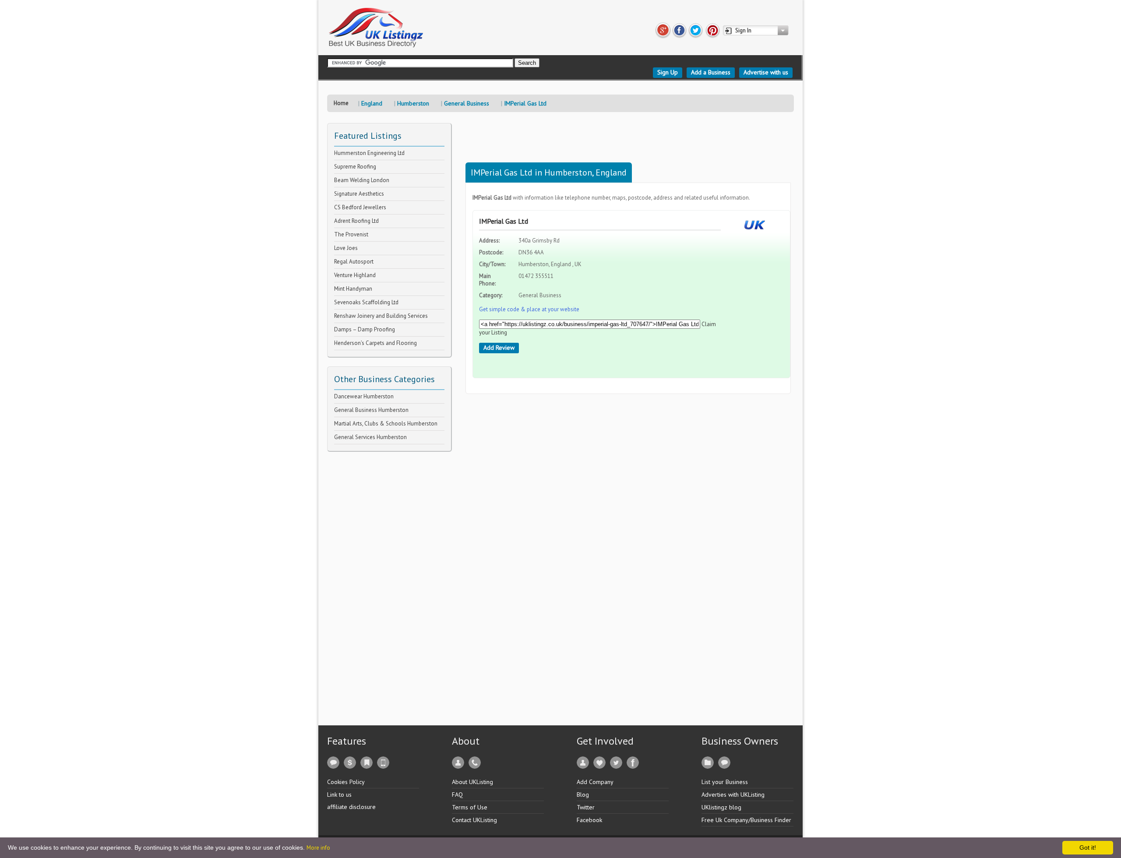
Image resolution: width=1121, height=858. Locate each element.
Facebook (589, 820)
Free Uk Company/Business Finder (746, 820)
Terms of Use (469, 807)
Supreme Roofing (355, 166)
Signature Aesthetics (359, 193)
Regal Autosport (354, 261)
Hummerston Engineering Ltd (369, 153)
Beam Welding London (361, 180)
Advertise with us (766, 72)
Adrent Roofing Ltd (356, 221)
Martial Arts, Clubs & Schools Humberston (385, 423)
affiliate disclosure (351, 807)
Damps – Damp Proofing (364, 329)
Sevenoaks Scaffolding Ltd (366, 302)
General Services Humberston (370, 437)
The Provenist (351, 234)
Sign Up (667, 72)
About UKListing (472, 782)
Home (341, 103)
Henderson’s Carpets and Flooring (375, 343)
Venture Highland (355, 275)
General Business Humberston (371, 410)
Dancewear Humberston (364, 396)
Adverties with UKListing (733, 794)
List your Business (725, 782)
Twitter (586, 807)
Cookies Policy (346, 782)
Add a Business (710, 72)
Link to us (339, 794)
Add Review (499, 348)
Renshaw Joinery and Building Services (381, 316)
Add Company (595, 782)
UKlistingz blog (721, 807)
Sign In (743, 30)
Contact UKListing (474, 820)
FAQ (457, 794)
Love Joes (346, 248)
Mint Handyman (353, 288)
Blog (583, 794)
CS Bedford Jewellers (360, 207)
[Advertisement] (392, 583)
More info (318, 847)
